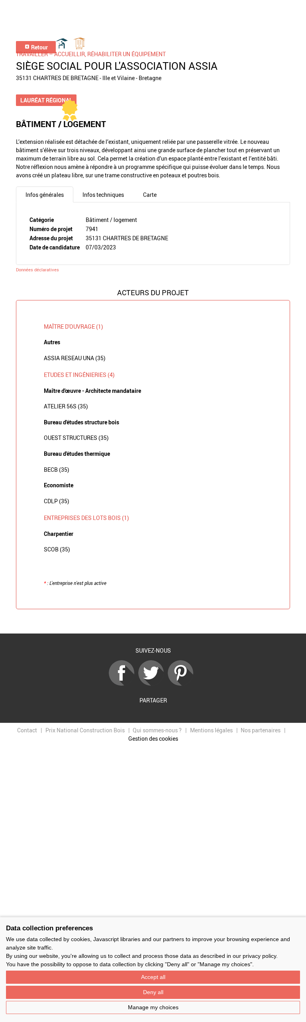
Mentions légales (211, 730)
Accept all (153, 977)
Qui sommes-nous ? (157, 730)
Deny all (153, 992)
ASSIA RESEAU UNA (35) (75, 358)
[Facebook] (123, 683)
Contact (27, 730)
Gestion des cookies (153, 738)
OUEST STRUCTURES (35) (76, 437)
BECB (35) (56, 469)
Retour (39, 47)
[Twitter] (153, 683)
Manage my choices (153, 1007)
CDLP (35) (56, 501)
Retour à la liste (153, 621)
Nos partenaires (260, 730)
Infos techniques (103, 194)
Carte (150, 194)
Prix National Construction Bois (85, 730)
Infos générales (45, 194)
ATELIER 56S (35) (66, 406)
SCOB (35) (57, 549)
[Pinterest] (182, 683)
